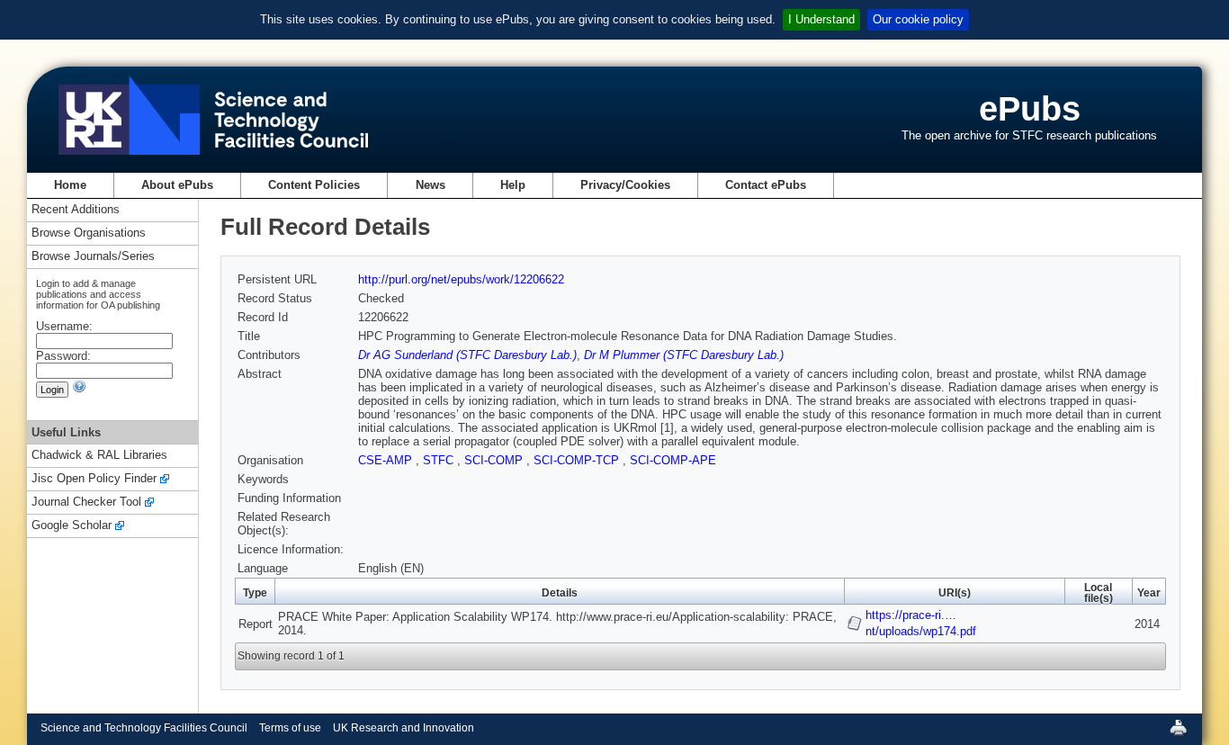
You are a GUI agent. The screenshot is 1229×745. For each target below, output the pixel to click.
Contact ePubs (765, 185)
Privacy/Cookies (625, 185)
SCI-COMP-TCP (578, 460)
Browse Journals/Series (93, 257)
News (430, 185)
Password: (63, 356)
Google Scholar (71, 526)
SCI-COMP (495, 460)
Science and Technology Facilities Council (143, 728)
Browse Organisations (88, 233)
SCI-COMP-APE (673, 460)
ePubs (1030, 108)
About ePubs (177, 185)
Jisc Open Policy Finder (94, 479)
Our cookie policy (918, 19)
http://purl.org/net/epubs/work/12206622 (461, 279)
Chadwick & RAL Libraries (99, 455)
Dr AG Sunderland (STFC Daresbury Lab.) (467, 355)
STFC (440, 460)
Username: (64, 326)
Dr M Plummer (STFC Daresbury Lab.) (684, 355)
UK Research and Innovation (403, 728)
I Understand (821, 19)
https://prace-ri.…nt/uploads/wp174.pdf (921, 623)
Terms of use (290, 728)
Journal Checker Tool (86, 502)
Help (512, 185)
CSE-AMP (387, 460)
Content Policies (314, 185)
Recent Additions (75, 210)
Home (70, 185)
